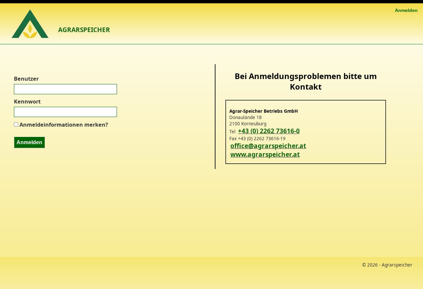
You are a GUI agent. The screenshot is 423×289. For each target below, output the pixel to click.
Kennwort (27, 101)
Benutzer (26, 78)
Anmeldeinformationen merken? (63, 124)
